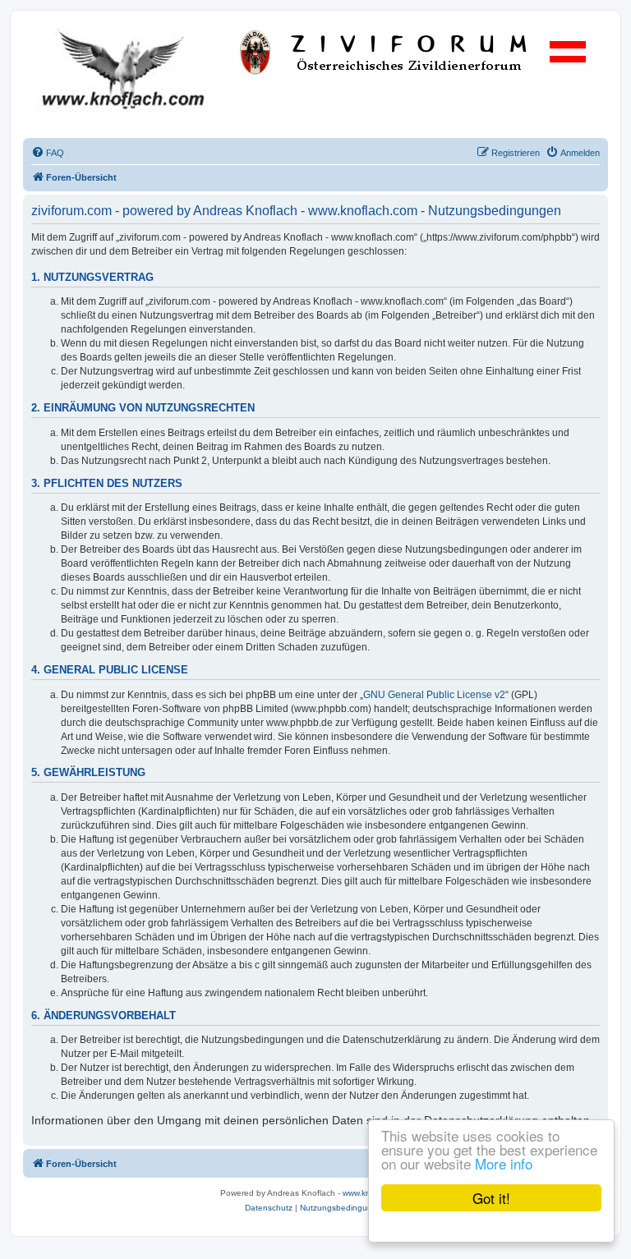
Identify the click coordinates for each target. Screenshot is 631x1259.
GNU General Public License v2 (434, 695)
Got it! (491, 1198)
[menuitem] (47, 153)
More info (503, 1163)
